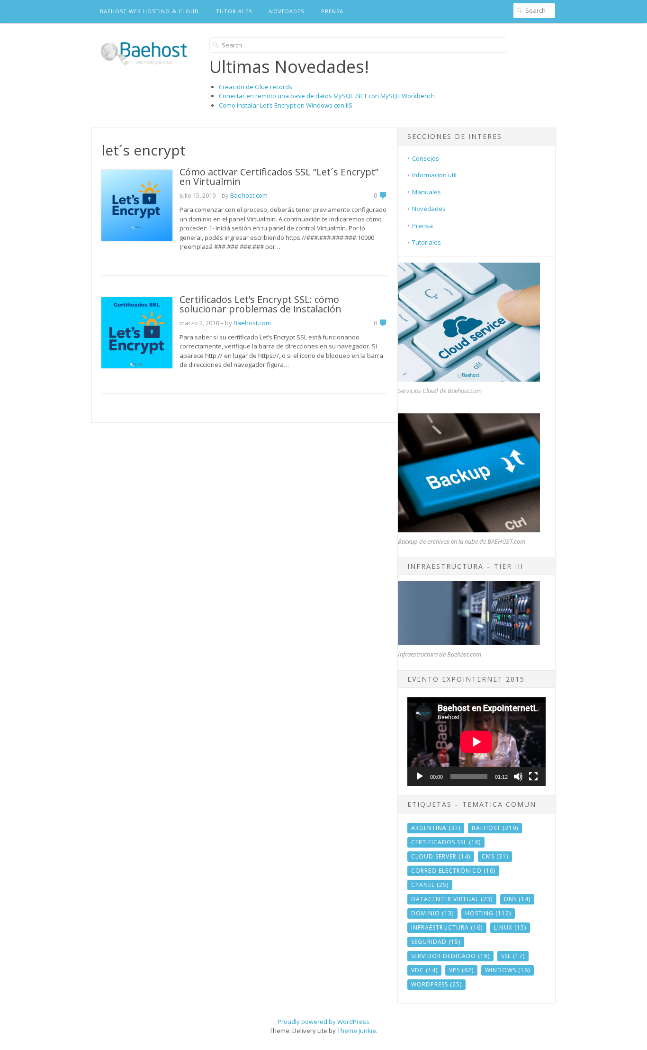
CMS (495, 856)
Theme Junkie (356, 1030)
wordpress (436, 984)
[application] (476, 741)
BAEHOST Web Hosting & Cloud (149, 11)
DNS (517, 899)
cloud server (440, 856)
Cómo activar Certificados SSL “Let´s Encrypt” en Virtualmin (279, 176)
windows (507, 970)
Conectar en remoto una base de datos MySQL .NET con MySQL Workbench (327, 95)
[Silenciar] (518, 776)
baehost (495, 828)
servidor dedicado (450, 956)
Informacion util (434, 175)
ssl (513, 956)
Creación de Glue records (255, 86)
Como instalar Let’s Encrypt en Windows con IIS (285, 105)
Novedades (286, 11)
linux (510, 927)
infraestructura (447, 927)
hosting (488, 913)
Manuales (426, 192)
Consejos (425, 158)
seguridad (435, 942)
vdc (424, 970)
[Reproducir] (419, 776)
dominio (432, 913)
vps (461, 970)
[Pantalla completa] (533, 776)
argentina (435, 828)
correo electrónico (453, 871)
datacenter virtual (452, 899)
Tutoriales (234, 11)
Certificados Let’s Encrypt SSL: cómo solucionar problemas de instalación (260, 304)
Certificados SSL (446, 842)
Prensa (332, 11)
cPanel (430, 885)
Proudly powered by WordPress (323, 1021)
